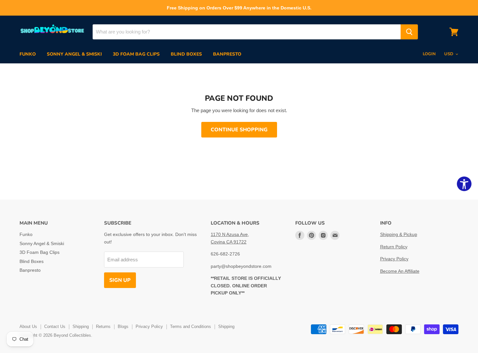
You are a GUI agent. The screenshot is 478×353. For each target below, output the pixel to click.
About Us (28, 326)
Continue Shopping (239, 129)
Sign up (120, 280)
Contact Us (54, 326)
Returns (103, 326)
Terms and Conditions (190, 326)
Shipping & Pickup (398, 234)
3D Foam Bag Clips (136, 54)
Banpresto (227, 54)
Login (429, 54)
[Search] (409, 31)
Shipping (81, 326)
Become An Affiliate (399, 271)
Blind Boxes (186, 54)
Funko (28, 54)
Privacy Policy (394, 258)
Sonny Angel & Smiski (74, 54)
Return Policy (393, 246)
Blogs (123, 326)
